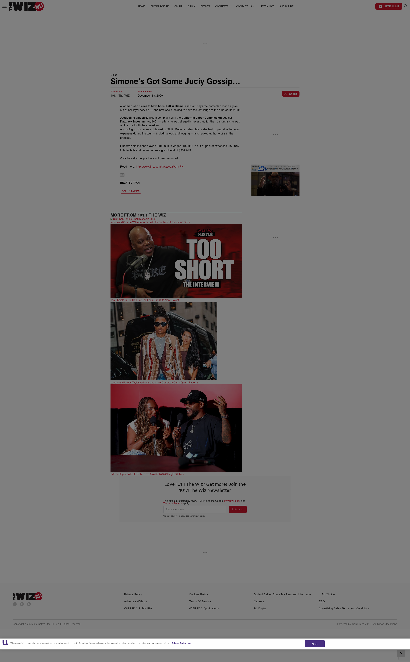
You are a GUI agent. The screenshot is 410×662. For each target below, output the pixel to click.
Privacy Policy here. (182, 643)
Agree (315, 643)
